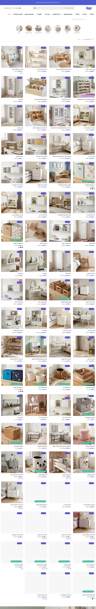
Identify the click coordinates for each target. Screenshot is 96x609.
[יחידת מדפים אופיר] (12, 318)
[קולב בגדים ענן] (84, 346)
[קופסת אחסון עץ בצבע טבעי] (22, 568)
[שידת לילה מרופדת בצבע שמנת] (67, 538)
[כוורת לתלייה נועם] (60, 231)
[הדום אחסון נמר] (60, 375)
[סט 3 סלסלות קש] (36, 375)
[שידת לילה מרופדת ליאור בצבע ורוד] (19, 478)
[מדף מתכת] (12, 405)
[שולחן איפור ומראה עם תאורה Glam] (60, 144)
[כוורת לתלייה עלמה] (84, 57)
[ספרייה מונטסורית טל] (12, 57)
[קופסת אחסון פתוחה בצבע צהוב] (43, 568)
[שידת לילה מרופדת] (60, 522)
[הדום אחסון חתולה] (84, 434)
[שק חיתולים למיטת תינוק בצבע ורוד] (94, 598)
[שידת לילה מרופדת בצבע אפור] (68, 538)
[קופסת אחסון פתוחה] (36, 552)
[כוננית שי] (12, 87)
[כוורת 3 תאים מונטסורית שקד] (60, 57)
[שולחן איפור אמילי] (36, 289)
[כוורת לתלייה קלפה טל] (36, 144)
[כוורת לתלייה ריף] (12, 289)
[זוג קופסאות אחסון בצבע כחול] (92, 188)
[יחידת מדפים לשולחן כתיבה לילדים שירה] (60, 115)
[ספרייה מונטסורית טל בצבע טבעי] (20, 73)
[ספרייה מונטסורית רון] (84, 115)
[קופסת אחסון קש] (84, 375)
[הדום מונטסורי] (12, 144)
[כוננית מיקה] (12, 115)
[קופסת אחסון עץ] (12, 552)
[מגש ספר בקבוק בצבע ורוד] (70, 478)
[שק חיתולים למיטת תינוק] (84, 582)
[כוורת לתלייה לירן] (60, 405)
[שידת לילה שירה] (60, 318)
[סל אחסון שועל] (84, 462)
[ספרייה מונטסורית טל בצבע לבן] (22, 73)
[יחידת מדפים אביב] (60, 87)
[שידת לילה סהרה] (84, 261)
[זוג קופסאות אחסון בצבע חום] (91, 188)
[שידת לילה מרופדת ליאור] (12, 462)
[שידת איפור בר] (60, 492)
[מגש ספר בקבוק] (60, 462)
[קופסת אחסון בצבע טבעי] (70, 568)
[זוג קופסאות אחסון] (84, 172)
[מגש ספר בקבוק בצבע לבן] (68, 478)
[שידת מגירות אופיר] (36, 172)
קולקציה (86, 19)
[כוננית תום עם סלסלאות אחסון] (36, 346)
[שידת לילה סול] (84, 318)
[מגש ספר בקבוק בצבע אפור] (67, 478)
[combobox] (53, 8)
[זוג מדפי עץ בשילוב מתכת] (12, 346)
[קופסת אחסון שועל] (84, 405)
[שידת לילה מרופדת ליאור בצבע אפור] (22, 478)
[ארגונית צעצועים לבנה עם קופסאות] (84, 87)
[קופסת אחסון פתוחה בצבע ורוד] (44, 568)
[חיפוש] (35, 8)
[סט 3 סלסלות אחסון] (60, 289)
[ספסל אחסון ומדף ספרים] (36, 87)
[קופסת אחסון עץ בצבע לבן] (20, 568)
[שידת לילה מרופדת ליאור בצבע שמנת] (20, 478)
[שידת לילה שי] (84, 144)
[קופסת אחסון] (60, 552)
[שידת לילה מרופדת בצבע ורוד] (70, 538)
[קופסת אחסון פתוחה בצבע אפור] (46, 568)
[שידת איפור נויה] (36, 405)
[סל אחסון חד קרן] (84, 552)
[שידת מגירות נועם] (84, 289)
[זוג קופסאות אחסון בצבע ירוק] (94, 188)
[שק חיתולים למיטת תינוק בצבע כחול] (92, 598)
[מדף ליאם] (12, 261)
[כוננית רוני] (36, 318)
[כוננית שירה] (84, 231)
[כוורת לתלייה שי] (36, 202)
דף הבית (92, 19)
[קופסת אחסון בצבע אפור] (68, 568)
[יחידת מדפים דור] (84, 202)
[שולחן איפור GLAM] (60, 346)
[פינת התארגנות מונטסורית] (60, 202)
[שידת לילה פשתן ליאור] (84, 492)
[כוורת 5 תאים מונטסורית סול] (36, 115)
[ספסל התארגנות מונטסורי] (60, 172)
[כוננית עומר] (60, 261)
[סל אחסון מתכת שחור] (36, 492)
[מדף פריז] (36, 261)
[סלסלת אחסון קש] (12, 434)
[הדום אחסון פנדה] (36, 462)
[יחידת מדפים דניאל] (36, 57)
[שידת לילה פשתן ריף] (60, 582)
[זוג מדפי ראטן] (36, 231)
